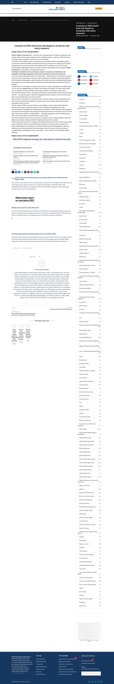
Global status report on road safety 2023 (25, 208)
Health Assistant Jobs (90, 239)
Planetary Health (90, 409)
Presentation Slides (90, 417)
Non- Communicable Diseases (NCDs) (90, 351)
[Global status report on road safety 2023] (25, 192)
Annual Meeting (90, 122)
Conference (90, 158)
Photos (90, 406)
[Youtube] (98, 682)
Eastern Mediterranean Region (90, 181)
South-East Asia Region (90, 517)
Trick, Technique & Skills (90, 554)
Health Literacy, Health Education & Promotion (89, 261)
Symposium (90, 540)
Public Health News (27, 248)
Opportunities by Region (90, 381)
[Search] (101, 2)
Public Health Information (90, 441)
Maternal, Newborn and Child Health (90, 325)
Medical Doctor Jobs (41, 661)
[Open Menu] (12, 2)
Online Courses (90, 374)
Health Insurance (90, 253)
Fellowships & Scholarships (66, 664)
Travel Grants (90, 551)
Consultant (90, 161)
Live (90, 318)
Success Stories (90, 521)
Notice (89, 2)
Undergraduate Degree (90, 561)
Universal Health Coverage (90, 565)
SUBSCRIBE (98, 8)
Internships (90, 302)
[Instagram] (95, 682)
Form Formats (90, 219)
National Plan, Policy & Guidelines (90, 341)
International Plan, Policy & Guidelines (89, 298)
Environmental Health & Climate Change (89, 192)
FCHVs (90, 207)
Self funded (90, 514)
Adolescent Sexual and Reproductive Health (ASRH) (89, 107)
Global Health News (23, 20)
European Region (90, 196)
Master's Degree (90, 321)
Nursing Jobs (90, 360)
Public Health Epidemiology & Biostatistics (89, 433)
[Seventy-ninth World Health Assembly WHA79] (28, 326)
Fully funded (90, 223)
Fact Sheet (90, 203)
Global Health (16, 248)
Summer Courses (90, 528)
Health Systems (90, 269)
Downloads (67, 2)
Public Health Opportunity (90, 462)
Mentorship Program (90, 330)
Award (90, 129)
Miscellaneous (90, 334)
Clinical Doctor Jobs (90, 147)
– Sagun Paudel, (16, 673)
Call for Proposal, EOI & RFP (90, 140)
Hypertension (90, 281)
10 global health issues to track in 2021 (23, 151)
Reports (90, 489)
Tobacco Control (90, 544)
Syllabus (90, 537)
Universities (90, 569)
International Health (90, 288)
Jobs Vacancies (90, 305)
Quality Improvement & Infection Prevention (89, 481)
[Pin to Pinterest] (43, 256)
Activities (90, 103)
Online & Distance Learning (90, 370)
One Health (90, 367)
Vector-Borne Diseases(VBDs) (90, 584)
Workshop (90, 602)
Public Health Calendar (64, 661)
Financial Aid (90, 216)
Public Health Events (90, 438)
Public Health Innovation (90, 445)
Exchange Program (90, 200)
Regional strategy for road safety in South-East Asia (46, 139)
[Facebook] (89, 682)
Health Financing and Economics (90, 246)
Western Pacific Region (90, 599)
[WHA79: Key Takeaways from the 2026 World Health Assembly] (21, 326)
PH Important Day (90, 395)
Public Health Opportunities (90, 459)
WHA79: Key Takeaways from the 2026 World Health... (22, 334)
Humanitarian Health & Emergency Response (89, 276)
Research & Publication (90, 499)
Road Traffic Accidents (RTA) (90, 507)
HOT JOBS (38, 655)
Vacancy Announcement (90, 577)
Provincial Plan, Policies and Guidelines (89, 424)
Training (90, 547)
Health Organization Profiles (66, 669)
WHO (25, 52)
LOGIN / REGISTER (17, 8)
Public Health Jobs (90, 448)
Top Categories (63, 655)
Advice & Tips (90, 112)
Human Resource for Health (90, 272)
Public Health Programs (90, 466)
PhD (90, 402)
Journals (90, 309)
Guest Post (90, 235)
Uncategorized (90, 558)
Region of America (90, 485)
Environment (90, 188)
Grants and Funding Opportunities (90, 230)
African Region (90, 115)
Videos (90, 588)
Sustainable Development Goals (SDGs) (89, 532)
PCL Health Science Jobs (90, 392)
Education (90, 184)
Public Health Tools (90, 473)
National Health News (90, 337)
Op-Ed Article (90, 377)
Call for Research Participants (90, 143)
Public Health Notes (90, 455)
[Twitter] (92, 682)
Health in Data (90, 249)
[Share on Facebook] (41, 256)
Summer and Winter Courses (90, 524)
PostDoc (90, 413)
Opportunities (58, 2)
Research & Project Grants (90, 492)
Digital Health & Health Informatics (90, 172)
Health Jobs (90, 256)
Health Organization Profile (90, 265)
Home (25, 2)
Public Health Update (34, 2)
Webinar (90, 595)
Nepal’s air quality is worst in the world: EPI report (56, 161)
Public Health (90, 429)
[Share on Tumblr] (46, 256)
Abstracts (90, 99)
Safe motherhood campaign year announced (55, 151)
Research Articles (90, 503)
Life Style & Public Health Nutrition (90, 313)
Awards (90, 133)
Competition (90, 154)
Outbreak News (90, 385)
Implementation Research (90, 285)
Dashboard (90, 168)
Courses (90, 165)
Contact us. (27, 681)
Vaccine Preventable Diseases (90, 581)
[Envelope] (101, 682)
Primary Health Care (90, 420)
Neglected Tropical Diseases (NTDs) (90, 346)
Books (90, 136)
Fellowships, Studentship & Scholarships (89, 211)
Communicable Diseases (90, 151)
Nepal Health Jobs (47, 2)
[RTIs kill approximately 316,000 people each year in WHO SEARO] (25, 218)
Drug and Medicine (90, 177)
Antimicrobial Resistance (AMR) (90, 126)
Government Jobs (40, 674)
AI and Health (90, 119)
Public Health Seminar (90, 469)
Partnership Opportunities (88, 663)
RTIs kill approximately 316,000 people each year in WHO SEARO (34, 234)
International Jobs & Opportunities (90, 292)
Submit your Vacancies (87, 660)
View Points (90, 591)
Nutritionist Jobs (90, 363)
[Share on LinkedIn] (44, 256)
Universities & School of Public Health (89, 573)
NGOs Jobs (38, 671)
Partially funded (90, 388)
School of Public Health (79, 2)
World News (90, 606)
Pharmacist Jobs (90, 399)
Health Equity (90, 242)
